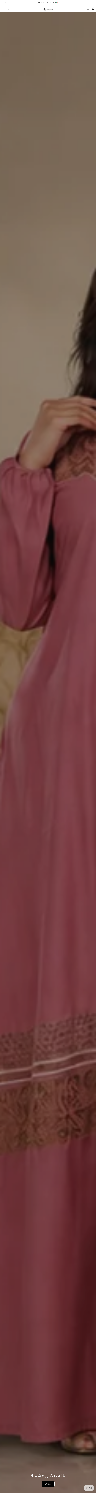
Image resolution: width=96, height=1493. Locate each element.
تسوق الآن (48, 1484)
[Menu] (2, 8)
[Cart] (93, 8)
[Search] (7, 8)
